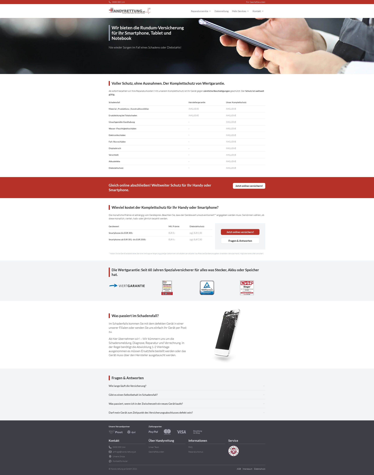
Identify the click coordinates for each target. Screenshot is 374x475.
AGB (239, 469)
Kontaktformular (120, 461)
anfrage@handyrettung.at (124, 451)
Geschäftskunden (156, 451)
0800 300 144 (118, 2)
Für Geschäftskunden (255, 2)
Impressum (247, 469)
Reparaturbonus (195, 451)
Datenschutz (259, 469)
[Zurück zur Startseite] (130, 11)
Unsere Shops (119, 456)
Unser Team (154, 447)
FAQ (190, 447)
